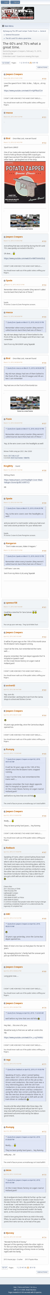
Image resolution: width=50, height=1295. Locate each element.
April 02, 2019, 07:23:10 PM (12, 1131)
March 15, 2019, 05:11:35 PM (13, 470)
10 (37, 63)
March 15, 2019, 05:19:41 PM (13, 502)
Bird (8, 138)
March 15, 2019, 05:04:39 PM (13, 423)
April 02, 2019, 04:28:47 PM (12, 1007)
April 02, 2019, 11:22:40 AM (12, 753)
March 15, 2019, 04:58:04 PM (13, 362)
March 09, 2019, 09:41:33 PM (13, 117)
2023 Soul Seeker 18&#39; (20, 458)
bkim (8, 1170)
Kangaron (11, 543)
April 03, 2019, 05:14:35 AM (12, 1237)
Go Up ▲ (34, 1287)
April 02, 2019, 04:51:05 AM (12, 636)
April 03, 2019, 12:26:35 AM (12, 1174)
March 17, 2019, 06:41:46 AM (13, 607)
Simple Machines (31, 1290)
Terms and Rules (23, 1287)
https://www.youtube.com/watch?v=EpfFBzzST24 (23, 90)
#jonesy (10, 1232)
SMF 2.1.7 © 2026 (19, 1290)
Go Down (5, 63)
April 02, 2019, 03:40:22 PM (12, 971)
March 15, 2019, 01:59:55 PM (13, 241)
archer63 (10, 685)
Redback (10, 847)
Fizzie (9, 419)
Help (15, 1287)
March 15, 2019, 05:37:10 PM (13, 550)
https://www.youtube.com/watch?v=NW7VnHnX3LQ (24, 258)
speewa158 (11, 602)
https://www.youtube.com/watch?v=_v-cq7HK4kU (23, 1037)
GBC (8, 914)
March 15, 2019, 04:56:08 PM (13, 316)
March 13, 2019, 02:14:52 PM (13, 142)
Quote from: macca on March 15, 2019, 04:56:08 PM (25, 368)
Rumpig (10, 749)
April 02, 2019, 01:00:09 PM (12, 815)
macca (9, 112)
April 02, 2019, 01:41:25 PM (12, 918)
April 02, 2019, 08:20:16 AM (12, 715)
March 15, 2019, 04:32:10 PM (15, 285)
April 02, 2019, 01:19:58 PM (12, 852)
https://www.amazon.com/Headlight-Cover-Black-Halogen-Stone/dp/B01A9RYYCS (23, 481)
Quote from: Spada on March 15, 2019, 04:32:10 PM (25, 322)
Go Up (4, 1268)
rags (8, 1059)
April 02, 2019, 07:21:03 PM (12, 1064)
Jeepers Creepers (14, 74)
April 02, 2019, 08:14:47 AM (12, 689)
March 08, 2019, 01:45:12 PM (13, 78)
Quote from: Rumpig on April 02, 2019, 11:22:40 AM (25, 1013)
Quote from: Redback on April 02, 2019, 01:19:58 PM (25, 1069)
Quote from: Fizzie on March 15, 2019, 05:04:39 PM (25, 508)
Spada (9, 280)
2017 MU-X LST (13, 456)
